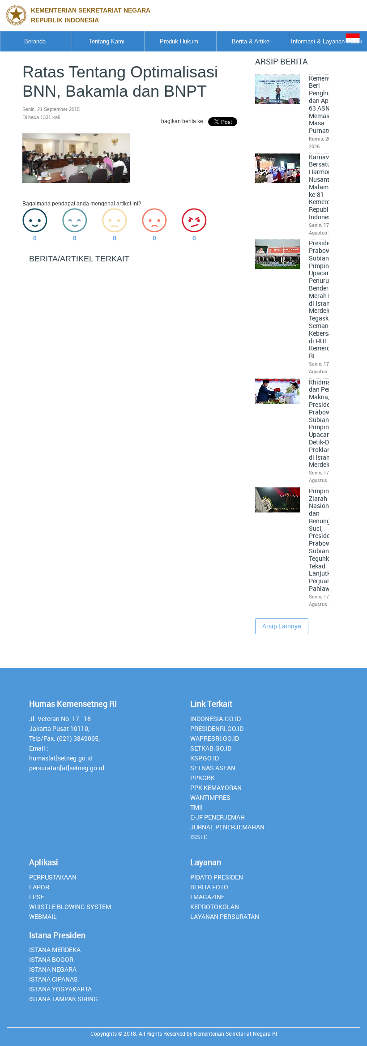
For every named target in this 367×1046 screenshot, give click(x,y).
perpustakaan (53, 877)
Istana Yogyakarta (60, 989)
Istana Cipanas (53, 979)
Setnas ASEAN (212, 768)
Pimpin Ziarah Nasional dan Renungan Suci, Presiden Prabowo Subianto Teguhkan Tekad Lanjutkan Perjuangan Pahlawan (325, 540)
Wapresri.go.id (214, 738)
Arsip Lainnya (281, 626)
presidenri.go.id (216, 728)
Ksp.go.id (204, 758)
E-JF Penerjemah (217, 817)
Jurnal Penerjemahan (227, 827)
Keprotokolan (214, 906)
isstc (199, 837)
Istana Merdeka (55, 949)
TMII (196, 807)
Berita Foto (209, 887)
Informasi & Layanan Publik (327, 41)
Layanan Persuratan (224, 916)
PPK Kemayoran (216, 787)
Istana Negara (53, 969)
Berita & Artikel (251, 41)
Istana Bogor (51, 959)
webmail (43, 916)
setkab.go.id (210, 748)
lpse (36, 896)
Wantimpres (210, 797)
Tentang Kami (106, 41)
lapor (39, 887)
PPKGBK (202, 777)
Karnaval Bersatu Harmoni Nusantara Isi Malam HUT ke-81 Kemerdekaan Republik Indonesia (328, 187)
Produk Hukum (179, 41)
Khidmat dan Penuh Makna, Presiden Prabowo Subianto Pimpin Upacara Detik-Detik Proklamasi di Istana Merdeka (325, 423)
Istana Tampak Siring (63, 999)
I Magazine (207, 896)
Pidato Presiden (216, 877)
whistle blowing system (70, 906)
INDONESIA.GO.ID (215, 718)
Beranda (35, 41)
